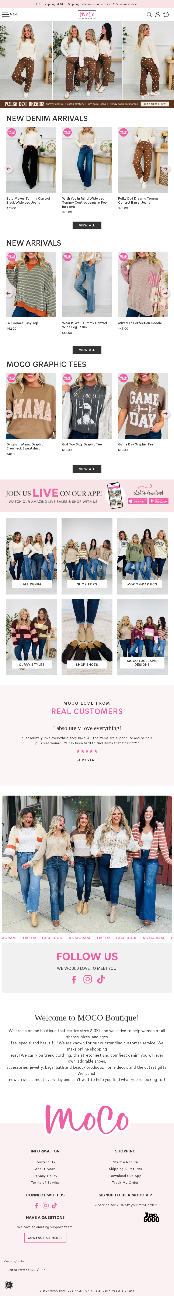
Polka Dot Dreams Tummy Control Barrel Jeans (138, 200)
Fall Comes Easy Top (22, 323)
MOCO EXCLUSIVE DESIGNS (142, 663)
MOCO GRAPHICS (142, 584)
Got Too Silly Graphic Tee (82, 444)
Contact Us (45, 1162)
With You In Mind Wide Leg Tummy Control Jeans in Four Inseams (85, 202)
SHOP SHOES (87, 664)
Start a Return (125, 1162)
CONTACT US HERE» (45, 1238)
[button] (6, 14)
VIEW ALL (87, 225)
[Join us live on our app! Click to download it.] (87, 495)
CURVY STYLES (32, 664)
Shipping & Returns (125, 1168)
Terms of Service (45, 1182)
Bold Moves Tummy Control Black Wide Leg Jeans (28, 200)
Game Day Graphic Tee (135, 444)
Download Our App (125, 1175)
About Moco (45, 1168)
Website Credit (123, 1290)
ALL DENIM (32, 584)
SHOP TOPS (87, 584)
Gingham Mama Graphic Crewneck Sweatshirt (24, 446)
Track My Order (125, 1182)
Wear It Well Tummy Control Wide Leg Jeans (84, 325)
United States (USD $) (23, 1269)
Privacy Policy (45, 1175)
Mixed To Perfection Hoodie (140, 323)
